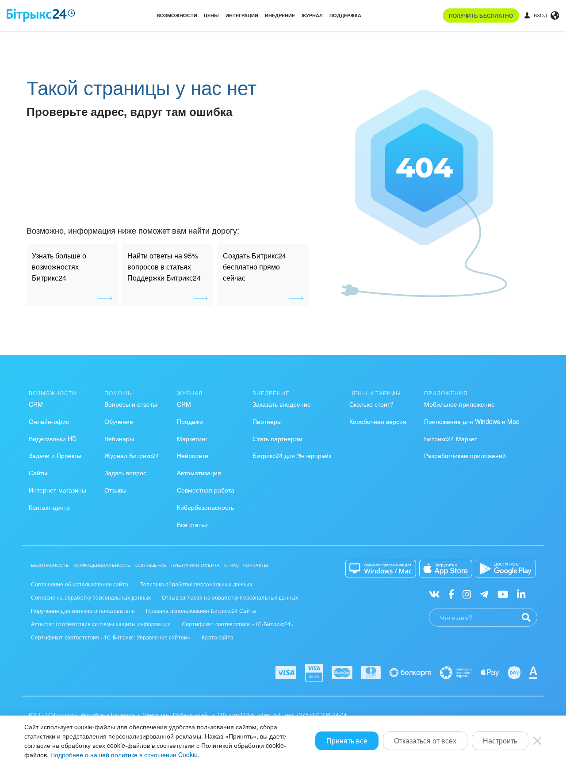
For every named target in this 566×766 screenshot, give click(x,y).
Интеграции (242, 15)
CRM (36, 404)
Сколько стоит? (371, 404)
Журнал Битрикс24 (131, 455)
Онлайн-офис (49, 421)
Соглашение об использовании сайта (79, 584)
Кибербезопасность (205, 507)
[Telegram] (484, 593)
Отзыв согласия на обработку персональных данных (230, 597)
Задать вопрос (125, 472)
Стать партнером (277, 438)
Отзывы (115, 489)
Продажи (190, 421)
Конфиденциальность (102, 565)
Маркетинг (192, 438)
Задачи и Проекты (55, 455)
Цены (211, 15)
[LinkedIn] (521, 593)
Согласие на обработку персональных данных (91, 597)
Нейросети (192, 455)
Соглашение (151, 565)
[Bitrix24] (41, 15)
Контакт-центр (49, 507)
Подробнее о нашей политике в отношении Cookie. (124, 754)
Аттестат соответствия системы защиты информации (101, 623)
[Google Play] (505, 568)
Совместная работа (205, 489)
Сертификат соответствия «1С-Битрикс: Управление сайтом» (111, 637)
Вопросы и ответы (130, 404)
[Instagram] (467, 593)
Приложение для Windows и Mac (471, 421)
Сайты (38, 472)
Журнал (312, 15)
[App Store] (445, 568)
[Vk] (434, 593)
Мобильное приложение (459, 404)
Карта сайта (217, 637)
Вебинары (119, 438)
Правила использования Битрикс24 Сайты (201, 610)
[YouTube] (503, 593)
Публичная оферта (195, 565)
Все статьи (192, 524)
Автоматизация (199, 472)
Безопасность (50, 565)
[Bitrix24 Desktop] (380, 568)
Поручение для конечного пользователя (83, 610)
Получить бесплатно (481, 15)
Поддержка (345, 15)
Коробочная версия (377, 421)
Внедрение (280, 15)
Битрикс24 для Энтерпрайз (291, 455)
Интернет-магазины (57, 489)
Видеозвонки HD (52, 438)
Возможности (177, 15)
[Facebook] (451, 593)
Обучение (118, 421)
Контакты (255, 565)
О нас (231, 565)
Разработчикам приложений (465, 455)
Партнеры (267, 421)
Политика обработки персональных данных (195, 584)
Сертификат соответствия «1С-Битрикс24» (238, 623)
